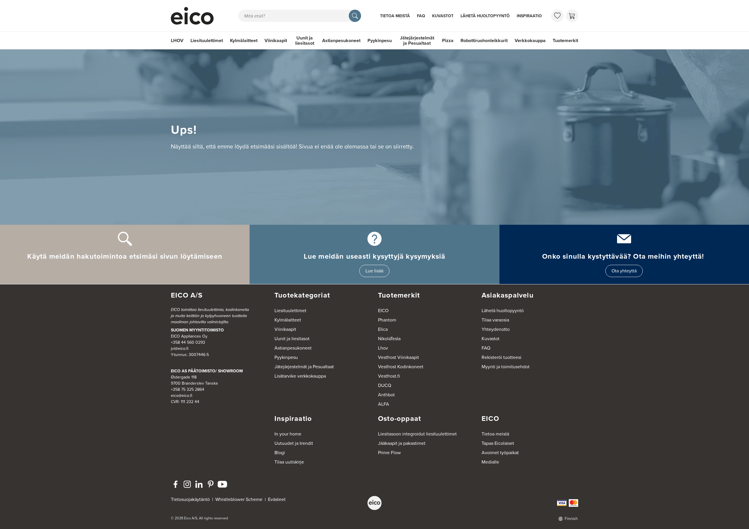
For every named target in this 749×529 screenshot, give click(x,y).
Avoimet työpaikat (500, 452)
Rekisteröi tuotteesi (501, 357)
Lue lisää (374, 270)
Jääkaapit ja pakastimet (401, 443)
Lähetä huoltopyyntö (485, 16)
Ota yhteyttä (624, 270)
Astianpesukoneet (341, 40)
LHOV (177, 40)
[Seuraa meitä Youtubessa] (222, 484)
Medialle (490, 462)
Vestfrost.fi (389, 376)
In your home (287, 434)
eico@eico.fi (181, 396)
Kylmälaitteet (243, 40)
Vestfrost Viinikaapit (398, 357)
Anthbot (386, 394)
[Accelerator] (195, 16)
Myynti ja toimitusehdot (506, 366)
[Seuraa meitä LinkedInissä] (199, 484)
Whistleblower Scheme (238, 499)
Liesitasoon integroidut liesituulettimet (417, 434)
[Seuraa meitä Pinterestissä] (210, 484)
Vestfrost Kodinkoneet (400, 366)
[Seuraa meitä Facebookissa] (175, 484)
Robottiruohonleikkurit (484, 40)
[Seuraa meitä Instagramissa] (187, 484)
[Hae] (355, 16)
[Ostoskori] (572, 16)
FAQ (421, 16)
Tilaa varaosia (495, 320)
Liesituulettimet (206, 40)
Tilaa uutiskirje (289, 462)
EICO (383, 310)
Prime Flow (389, 452)
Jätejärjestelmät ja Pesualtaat (417, 40)
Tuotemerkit (565, 40)
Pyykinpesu (379, 40)
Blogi (279, 452)
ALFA (383, 404)
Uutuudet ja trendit (293, 443)
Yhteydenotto (496, 329)
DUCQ (384, 385)
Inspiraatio (529, 16)
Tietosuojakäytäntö (190, 499)
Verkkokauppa (530, 40)
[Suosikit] (557, 16)
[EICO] (374, 503)
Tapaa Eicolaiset (498, 443)
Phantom (387, 320)
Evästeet (277, 499)
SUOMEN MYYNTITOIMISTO (197, 330)
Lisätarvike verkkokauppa (300, 376)
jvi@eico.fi (179, 348)
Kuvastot (442, 16)
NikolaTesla (389, 338)
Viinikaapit (275, 40)
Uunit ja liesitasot (304, 40)
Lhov (383, 348)
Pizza (447, 40)
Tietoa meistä (395, 16)
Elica (383, 329)
